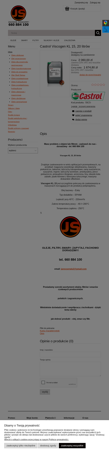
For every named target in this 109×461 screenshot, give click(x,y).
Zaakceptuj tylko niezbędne (21, 445)
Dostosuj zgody (48, 445)
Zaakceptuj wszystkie (72, 445)
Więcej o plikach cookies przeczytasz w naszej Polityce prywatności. (36, 439)
